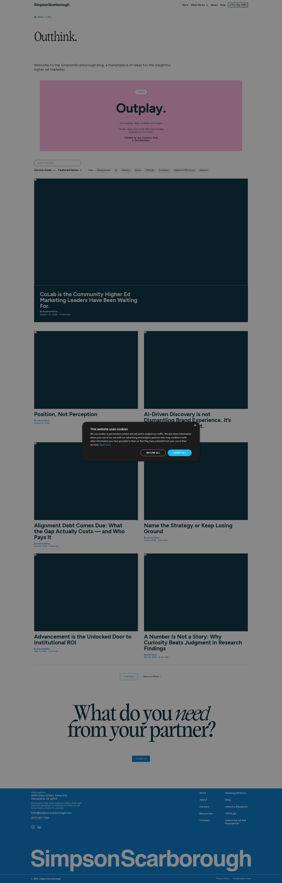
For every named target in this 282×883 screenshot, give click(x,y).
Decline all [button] (153, 452)
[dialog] (141, 441)
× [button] (195, 425)
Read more (105, 444)
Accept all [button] (179, 452)
